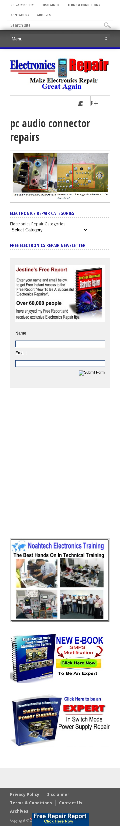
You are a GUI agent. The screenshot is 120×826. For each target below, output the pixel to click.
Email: (21, 353)
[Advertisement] (60, 468)
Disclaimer (50, 5)
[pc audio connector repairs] (60, 201)
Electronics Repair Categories (37, 224)
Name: (21, 333)
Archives (44, 15)
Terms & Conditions (83, 5)
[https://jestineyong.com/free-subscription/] (60, 819)
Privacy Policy (22, 5)
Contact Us (20, 15)
